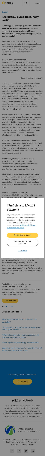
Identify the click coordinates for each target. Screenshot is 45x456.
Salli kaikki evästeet (22, 235)
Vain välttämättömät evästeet (23, 242)
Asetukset (22, 250)
